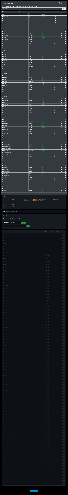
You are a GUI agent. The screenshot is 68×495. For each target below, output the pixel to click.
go (63, 234)
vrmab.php (5, 135)
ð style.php (5, 393)
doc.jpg (4, 54)
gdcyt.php (5, 68)
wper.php (4, 177)
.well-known (5, 16)
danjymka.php (5, 50)
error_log (4, 62)
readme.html (5, 123)
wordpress (5, 22)
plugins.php (5, 110)
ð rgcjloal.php (5, 390)
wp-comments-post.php (7, 148)
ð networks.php (6, 351)
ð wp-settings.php (6, 456)
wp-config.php (5, 154)
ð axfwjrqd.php (6, 267)
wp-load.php (5, 163)
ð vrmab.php (5, 405)
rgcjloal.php (5, 125)
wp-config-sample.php (7, 152)
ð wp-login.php (6, 450)
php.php (4, 108)
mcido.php (5, 93)
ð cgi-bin (4, 237)
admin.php (5, 33)
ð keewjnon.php (6, 336)
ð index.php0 (5, 324)
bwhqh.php (5, 45)
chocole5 (11, 11)
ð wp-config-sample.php (7, 429)
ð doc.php (5, 291)
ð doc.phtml (5, 294)
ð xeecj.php (5, 471)
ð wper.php (5, 465)
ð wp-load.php (5, 444)
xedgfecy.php (5, 179)
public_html (17, 11)
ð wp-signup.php (6, 459)
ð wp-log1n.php (6, 447)
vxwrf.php (5, 137)
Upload (23, 222)
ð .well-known (5, 234)
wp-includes (5, 29)
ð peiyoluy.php (6, 360)
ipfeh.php (5, 81)
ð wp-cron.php (5, 435)
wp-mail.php (5, 169)
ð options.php (5, 357)
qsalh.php (5, 121)
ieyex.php (5, 75)
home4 (7, 11)
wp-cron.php (5, 156)
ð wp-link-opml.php (6, 438)
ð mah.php (5, 342)
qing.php (4, 116)
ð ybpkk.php (5, 480)
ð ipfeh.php (5, 327)
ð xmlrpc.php (5, 474)
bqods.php (5, 41)
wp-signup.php (5, 173)
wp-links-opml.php (6, 160)
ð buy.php (5, 273)
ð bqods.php (5, 270)
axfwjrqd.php (5, 39)
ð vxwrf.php (5, 408)
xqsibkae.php (5, 186)
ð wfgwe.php (5, 411)
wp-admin (5, 24)
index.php (5, 77)
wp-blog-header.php (6, 146)
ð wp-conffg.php (6, 426)
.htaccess (4, 31)
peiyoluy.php (5, 104)
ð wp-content (5, 249)
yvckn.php (5, 190)
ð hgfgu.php (5, 315)
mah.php (4, 91)
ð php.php (5, 366)
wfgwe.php (5, 139)
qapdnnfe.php (5, 114)
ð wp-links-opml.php (7, 441)
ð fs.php (4, 303)
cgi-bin (4, 18)
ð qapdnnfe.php (6, 375)
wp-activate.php (6, 144)
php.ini (4, 106)
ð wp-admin (5, 246)
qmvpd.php (5, 119)
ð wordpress (5, 243)
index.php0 (5, 79)
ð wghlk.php (5, 414)
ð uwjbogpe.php (6, 402)
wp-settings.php (6, 171)
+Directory (63, 3)
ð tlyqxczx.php (6, 396)
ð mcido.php (5, 345)
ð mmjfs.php (5, 348)
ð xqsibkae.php (6, 477)
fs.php (4, 64)
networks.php (5, 98)
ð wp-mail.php (5, 453)
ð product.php (5, 372)
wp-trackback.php (6, 175)
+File (59, 3)
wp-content (5, 26)
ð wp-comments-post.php (7, 423)
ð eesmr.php (5, 297)
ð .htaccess (5, 255)
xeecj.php (5, 181)
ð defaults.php (5, 285)
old (3, 20)
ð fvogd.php (5, 306)
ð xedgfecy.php (6, 468)
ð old (4, 240)
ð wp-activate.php (6, 417)
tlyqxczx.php (5, 129)
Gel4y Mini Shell (8, 3)
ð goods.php (5, 312)
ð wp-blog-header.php (7, 420)
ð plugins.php (5, 369)
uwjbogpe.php (5, 133)
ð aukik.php (5, 264)
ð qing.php (5, 378)
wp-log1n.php (5, 165)
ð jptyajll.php (5, 333)
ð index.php (5, 321)
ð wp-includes (5, 252)
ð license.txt (5, 339)
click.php (5, 47)
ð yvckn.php (5, 483)
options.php (5, 102)
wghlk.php (5, 142)
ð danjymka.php (6, 282)
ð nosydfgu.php (6, 354)
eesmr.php (5, 60)
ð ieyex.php (5, 318)
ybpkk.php (5, 188)
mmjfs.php (5, 96)
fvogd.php (5, 66)
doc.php (4, 56)
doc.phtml (5, 58)
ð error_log (5, 300)
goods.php (5, 70)
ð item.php (5, 330)
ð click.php (5, 279)
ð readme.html (5, 387)
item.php (4, 83)
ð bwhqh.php (5, 276)
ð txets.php (5, 399)
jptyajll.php (5, 85)
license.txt (5, 89)
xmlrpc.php (5, 183)
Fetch (28, 226)
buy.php (4, 43)
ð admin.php (5, 258)
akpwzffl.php (5, 35)
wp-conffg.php (5, 150)
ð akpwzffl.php (6, 261)
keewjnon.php (5, 87)
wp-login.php (5, 167)
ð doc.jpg (5, 288)
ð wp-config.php (6, 432)
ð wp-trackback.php (6, 462)
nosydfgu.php (5, 100)
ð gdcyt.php (5, 309)
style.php (4, 127)
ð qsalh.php (5, 384)
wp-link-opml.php (6, 158)
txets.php (4, 131)
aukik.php (5, 37)
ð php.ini (4, 363)
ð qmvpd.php (5, 381)
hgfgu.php (5, 73)
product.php (5, 112)
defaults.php (5, 52)
